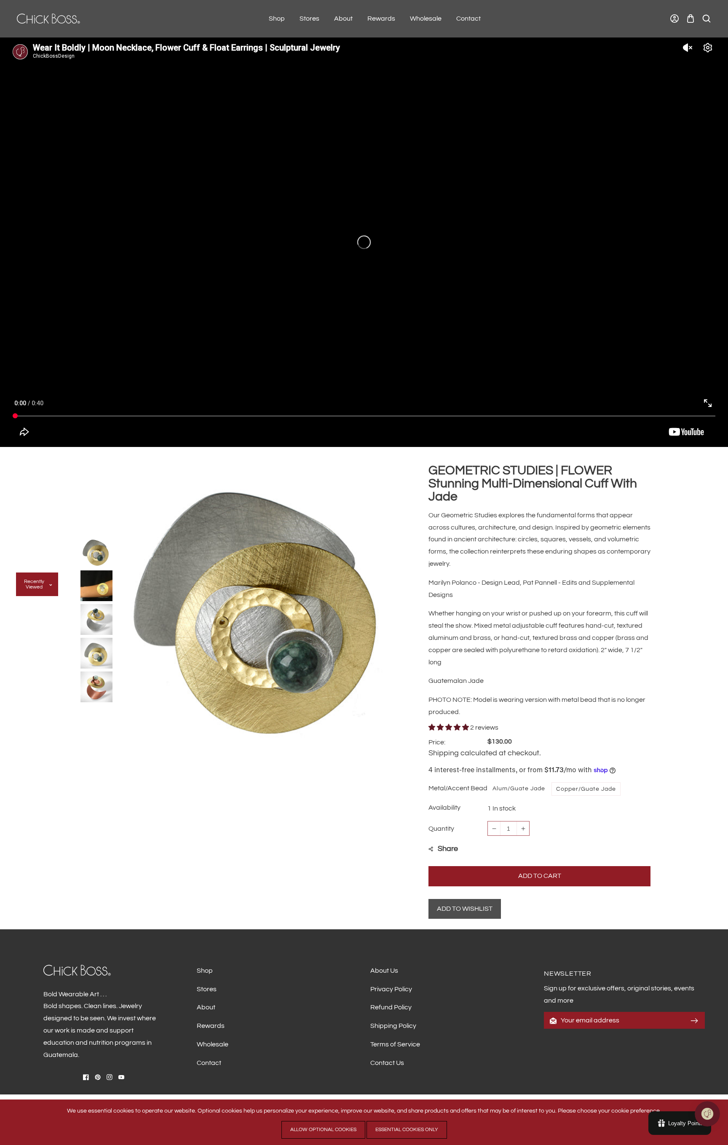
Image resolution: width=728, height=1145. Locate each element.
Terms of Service (395, 1044)
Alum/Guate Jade (518, 789)
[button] (690, 19)
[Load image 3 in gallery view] (96, 618)
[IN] (109, 1077)
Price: (436, 742)
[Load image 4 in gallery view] (96, 652)
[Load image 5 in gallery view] (96, 685)
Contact (209, 1062)
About (206, 1007)
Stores (207, 989)
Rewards (211, 1025)
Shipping (443, 753)
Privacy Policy (391, 989)
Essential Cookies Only (406, 1129)
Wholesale (212, 1044)
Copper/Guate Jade (586, 789)
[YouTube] (121, 1077)
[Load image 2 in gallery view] (96, 584)
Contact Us (387, 1062)
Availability (444, 807)
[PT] (98, 1077)
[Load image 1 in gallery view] (96, 550)
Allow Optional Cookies (323, 1129)
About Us (384, 970)
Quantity (441, 828)
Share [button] (448, 849)
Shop (205, 970)
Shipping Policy (393, 1025)
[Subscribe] (694, 1020)
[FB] (86, 1077)
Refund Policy (391, 1007)
